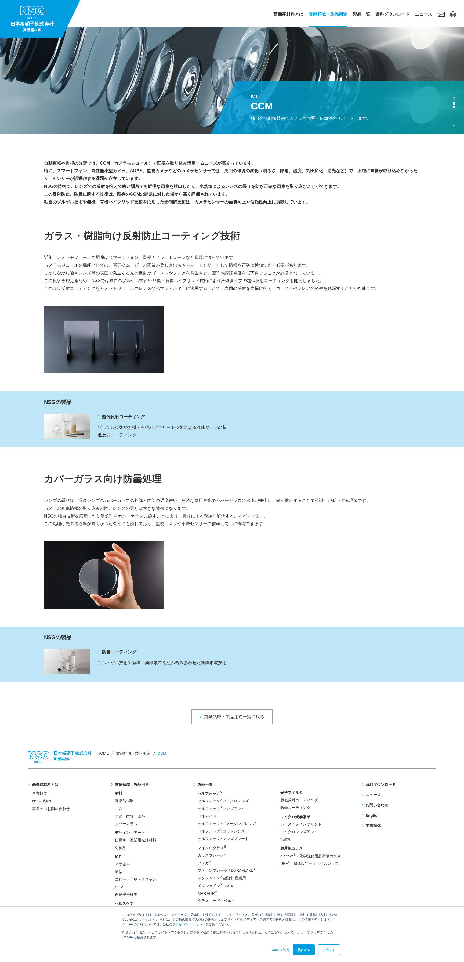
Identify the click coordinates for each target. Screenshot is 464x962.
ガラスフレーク (212, 855)
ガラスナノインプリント (301, 824)
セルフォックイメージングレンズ (227, 823)
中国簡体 (373, 825)
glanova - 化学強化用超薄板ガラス (310, 855)
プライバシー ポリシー (188, 924)
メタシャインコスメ (216, 885)
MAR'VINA (208, 893)
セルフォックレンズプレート (223, 838)
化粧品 (120, 848)
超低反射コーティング (299, 800)
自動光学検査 (126, 894)
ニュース (423, 14)
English (373, 815)
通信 (118, 872)
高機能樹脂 (124, 801)
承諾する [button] (303, 949)
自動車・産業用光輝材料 (135, 840)
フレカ (204, 862)
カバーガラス (126, 824)
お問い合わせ (377, 805)
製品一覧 (361, 14)
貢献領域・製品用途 (328, 14)
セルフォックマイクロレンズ (223, 800)
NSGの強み (42, 801)
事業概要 (39, 793)
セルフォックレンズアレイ (221, 808)
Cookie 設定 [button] (280, 949)
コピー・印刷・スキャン (135, 879)
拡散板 (286, 839)
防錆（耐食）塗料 (130, 816)
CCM (119, 887)
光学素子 (122, 864)
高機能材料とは (288, 14)
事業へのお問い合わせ (51, 809)
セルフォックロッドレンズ (221, 831)
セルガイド (207, 816)
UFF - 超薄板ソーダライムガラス (309, 863)
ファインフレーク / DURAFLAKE (226, 870)
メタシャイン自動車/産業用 (222, 878)
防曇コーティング (295, 807)
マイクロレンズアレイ (299, 832)
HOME (103, 753)
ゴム (118, 809)
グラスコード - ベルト (216, 901)
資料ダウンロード (392, 14)
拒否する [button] (328, 949)
